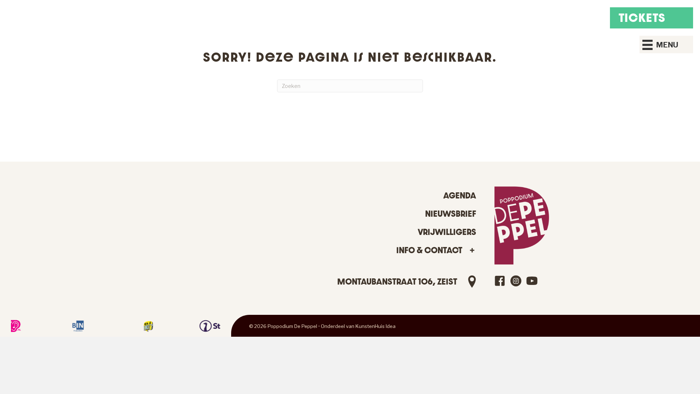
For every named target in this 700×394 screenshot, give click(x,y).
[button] (472, 250)
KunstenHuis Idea (375, 326)
